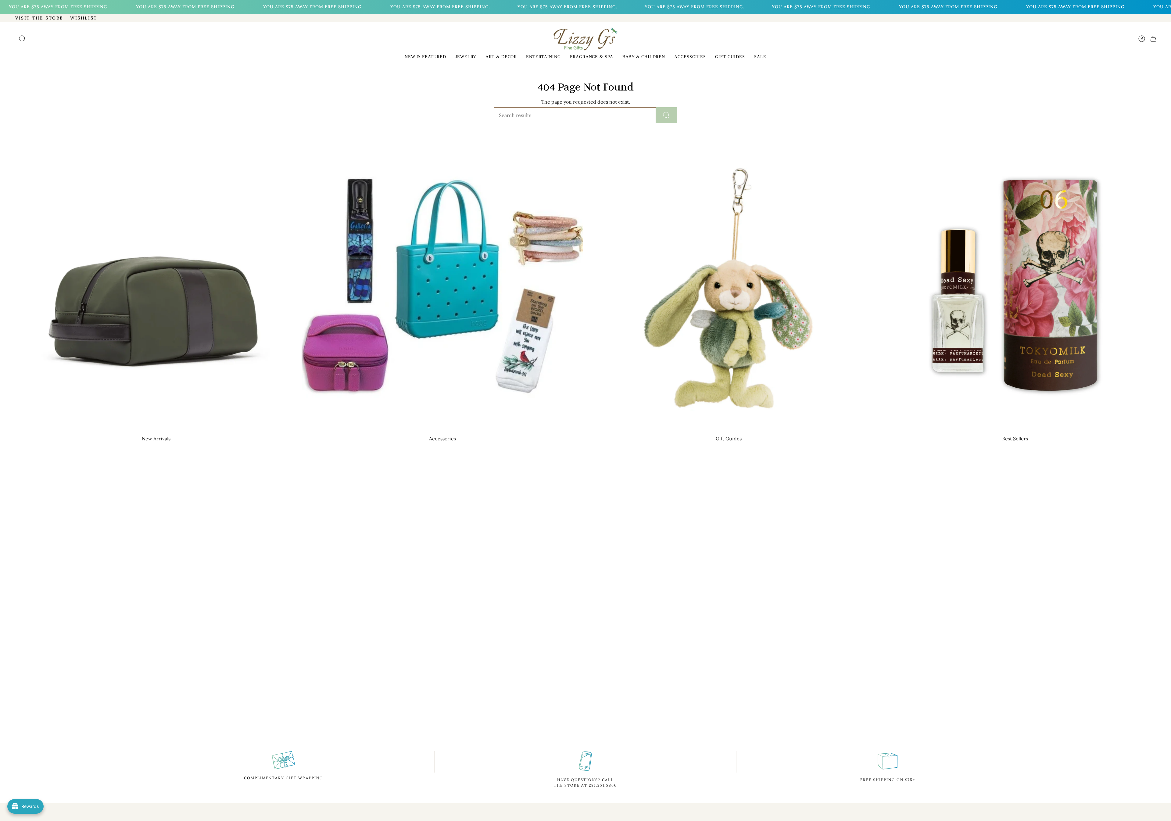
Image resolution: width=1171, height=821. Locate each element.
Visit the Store (39, 18)
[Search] (666, 115)
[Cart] (1153, 39)
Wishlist (83, 18)
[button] (425, 57)
